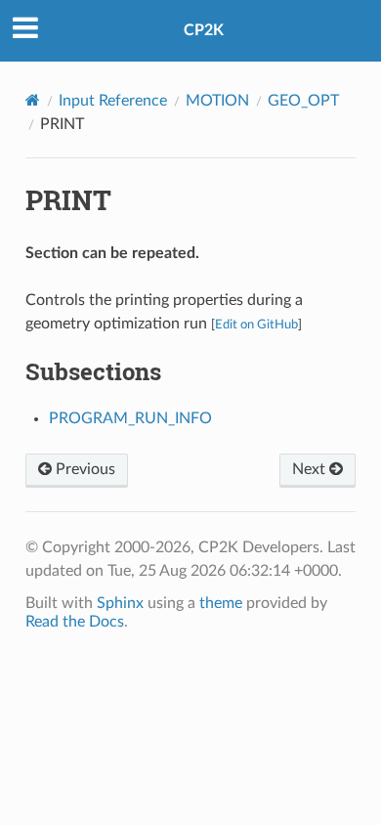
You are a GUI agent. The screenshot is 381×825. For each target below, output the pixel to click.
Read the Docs (74, 622)
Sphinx (120, 603)
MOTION (217, 101)
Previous (83, 469)
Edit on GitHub (256, 324)
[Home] (32, 100)
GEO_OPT (303, 101)
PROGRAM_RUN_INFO (130, 418)
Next (310, 469)
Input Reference (113, 101)
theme (220, 603)
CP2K (204, 30)
